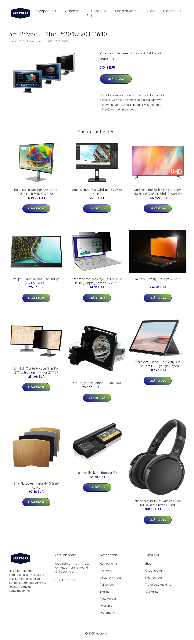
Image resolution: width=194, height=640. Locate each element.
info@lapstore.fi (65, 580)
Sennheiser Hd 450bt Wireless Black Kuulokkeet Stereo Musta (157, 503)
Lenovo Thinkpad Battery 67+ (97, 473)
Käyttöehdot (153, 577)
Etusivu (13, 41)
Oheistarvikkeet (127, 11)
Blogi (151, 11)
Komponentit (45, 11)
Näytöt (156, 53)
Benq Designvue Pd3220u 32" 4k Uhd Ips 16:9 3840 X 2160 (36, 192)
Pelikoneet (107, 584)
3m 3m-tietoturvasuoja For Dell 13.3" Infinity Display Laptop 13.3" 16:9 (97, 281)
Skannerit (71, 11)
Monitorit (140, 53)
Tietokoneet (108, 598)
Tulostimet (106, 605)
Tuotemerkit (172, 11)
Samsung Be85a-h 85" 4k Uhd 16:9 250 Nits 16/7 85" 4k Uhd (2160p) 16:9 (158, 192)
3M (149, 53)
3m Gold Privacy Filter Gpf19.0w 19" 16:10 (157, 281)
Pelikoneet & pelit (96, 13)
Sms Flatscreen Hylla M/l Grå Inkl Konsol (36, 485)
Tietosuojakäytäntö (158, 584)
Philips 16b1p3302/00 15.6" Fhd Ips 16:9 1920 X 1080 (36, 281)
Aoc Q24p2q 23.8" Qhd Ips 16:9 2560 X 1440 (97, 192)
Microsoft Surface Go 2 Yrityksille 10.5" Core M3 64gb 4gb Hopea (157, 364)
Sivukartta (152, 591)
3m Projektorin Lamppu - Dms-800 (97, 383)
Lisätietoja (116, 79)
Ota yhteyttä (153, 570)
